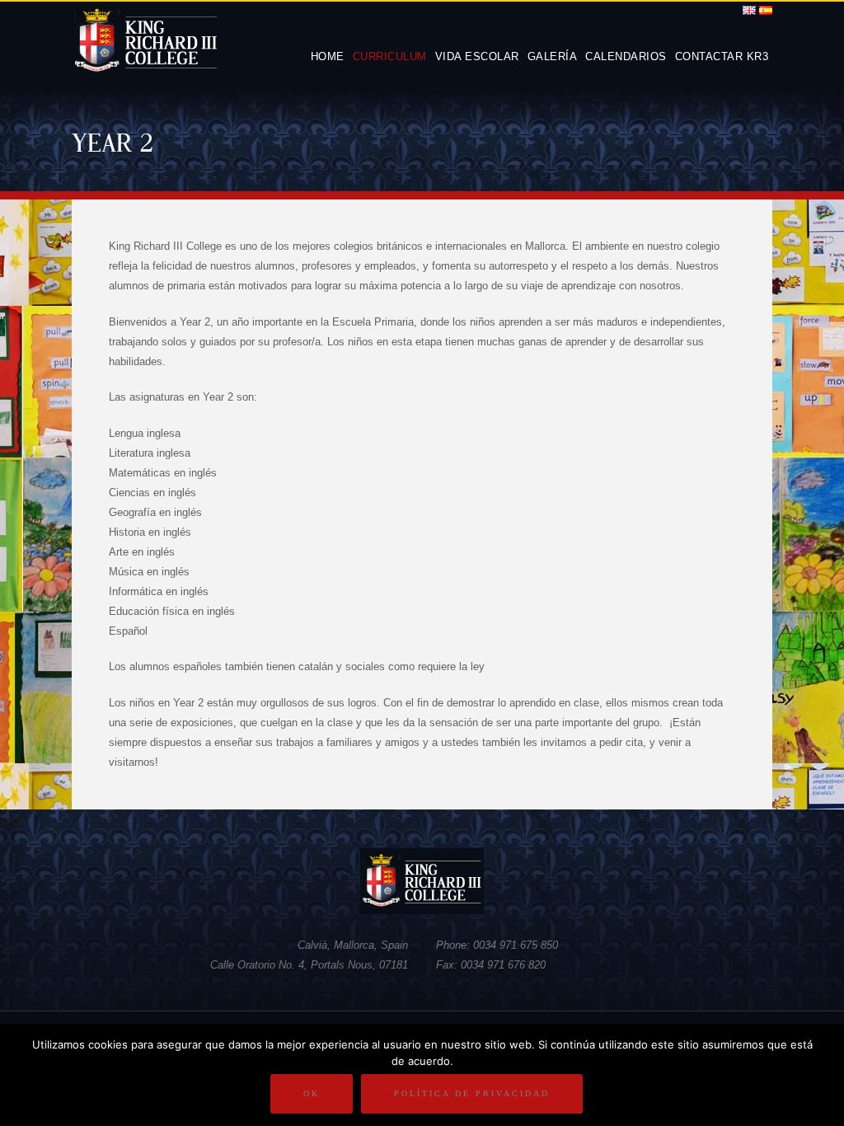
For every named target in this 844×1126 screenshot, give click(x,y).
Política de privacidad (472, 1093)
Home (328, 56)
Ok (311, 1093)
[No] (823, 1075)
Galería (553, 56)
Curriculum (390, 56)
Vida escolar (477, 56)
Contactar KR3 (722, 56)
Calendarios (626, 56)
